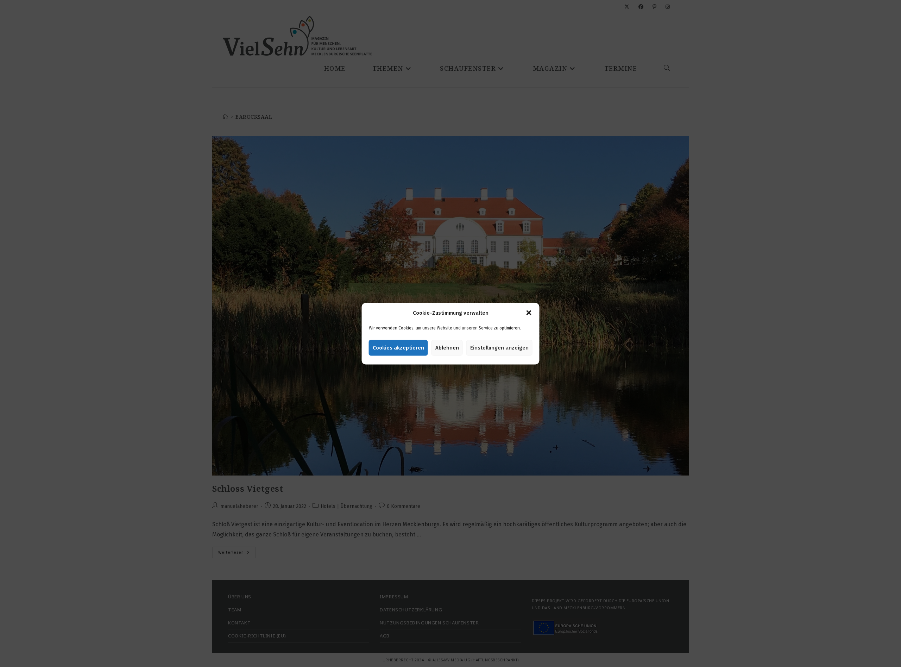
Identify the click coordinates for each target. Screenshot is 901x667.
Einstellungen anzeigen (499, 348)
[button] (529, 312)
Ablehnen (447, 348)
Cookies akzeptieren (398, 348)
